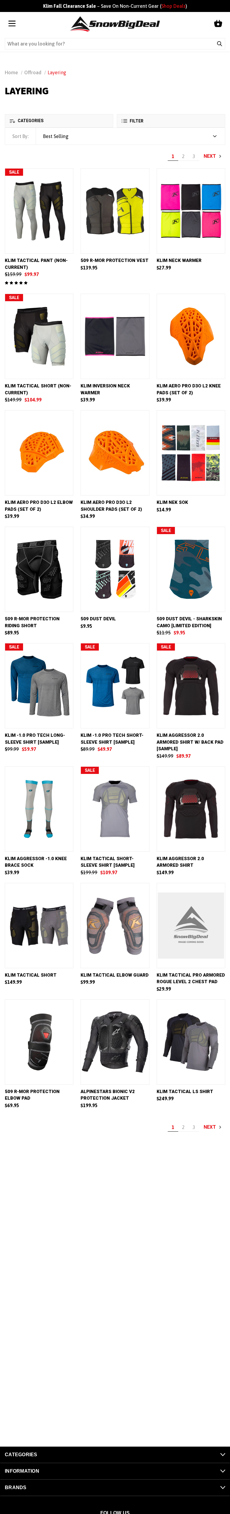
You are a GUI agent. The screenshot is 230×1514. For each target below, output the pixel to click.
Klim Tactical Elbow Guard (115, 975)
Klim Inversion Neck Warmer (105, 389)
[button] (59, 121)
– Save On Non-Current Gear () (115, 6)
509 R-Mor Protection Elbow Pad (32, 1095)
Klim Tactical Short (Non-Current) (38, 389)
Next (210, 156)
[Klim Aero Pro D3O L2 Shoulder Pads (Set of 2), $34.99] (115, 452)
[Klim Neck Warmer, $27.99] (191, 210)
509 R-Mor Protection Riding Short (32, 622)
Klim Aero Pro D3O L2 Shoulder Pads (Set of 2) (111, 506)
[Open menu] (12, 24)
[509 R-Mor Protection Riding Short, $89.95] (39, 569)
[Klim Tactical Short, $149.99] (39, 925)
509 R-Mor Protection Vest (115, 260)
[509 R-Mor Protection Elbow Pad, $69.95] (39, 1042)
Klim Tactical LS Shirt (185, 1091)
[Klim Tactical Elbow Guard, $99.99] (115, 925)
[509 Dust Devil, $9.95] (115, 569)
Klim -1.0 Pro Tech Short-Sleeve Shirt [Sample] (112, 739)
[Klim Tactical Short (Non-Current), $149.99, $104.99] (39, 336)
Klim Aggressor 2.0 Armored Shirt (180, 862)
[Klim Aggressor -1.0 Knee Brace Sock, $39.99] (39, 809)
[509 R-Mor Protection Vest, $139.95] (115, 210)
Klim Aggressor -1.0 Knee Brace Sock (36, 862)
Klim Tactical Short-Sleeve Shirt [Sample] (107, 862)
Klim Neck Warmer (179, 260)
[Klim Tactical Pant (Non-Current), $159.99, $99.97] (39, 210)
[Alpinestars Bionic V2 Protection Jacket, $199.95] (115, 1042)
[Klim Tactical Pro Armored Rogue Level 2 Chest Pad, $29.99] (191, 925)
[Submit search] (219, 43)
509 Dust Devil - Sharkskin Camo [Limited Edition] (189, 622)
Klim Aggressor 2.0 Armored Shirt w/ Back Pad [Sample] (190, 742)
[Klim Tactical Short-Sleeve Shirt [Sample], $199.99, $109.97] (115, 809)
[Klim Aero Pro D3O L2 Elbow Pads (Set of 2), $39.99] (39, 452)
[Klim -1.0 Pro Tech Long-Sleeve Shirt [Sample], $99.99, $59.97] (39, 685)
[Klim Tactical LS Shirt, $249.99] (191, 1042)
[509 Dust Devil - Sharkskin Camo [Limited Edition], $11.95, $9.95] (191, 569)
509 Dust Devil (98, 619)
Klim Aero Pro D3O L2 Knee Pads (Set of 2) (189, 389)
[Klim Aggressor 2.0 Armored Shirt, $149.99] (191, 809)
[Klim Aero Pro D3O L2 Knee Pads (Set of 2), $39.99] (191, 336)
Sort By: (20, 136)
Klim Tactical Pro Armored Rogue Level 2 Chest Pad (191, 978)
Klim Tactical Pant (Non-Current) (36, 264)
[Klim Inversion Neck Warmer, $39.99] (115, 336)
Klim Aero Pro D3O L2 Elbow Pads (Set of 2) (39, 506)
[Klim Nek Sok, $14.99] (191, 452)
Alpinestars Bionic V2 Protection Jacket (108, 1095)
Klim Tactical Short (31, 975)
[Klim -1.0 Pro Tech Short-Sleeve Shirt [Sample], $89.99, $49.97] (115, 685)
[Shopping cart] (218, 24)
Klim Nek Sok (172, 502)
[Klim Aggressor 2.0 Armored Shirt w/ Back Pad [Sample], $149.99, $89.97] (191, 685)
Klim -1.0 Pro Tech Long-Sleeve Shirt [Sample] (35, 739)
